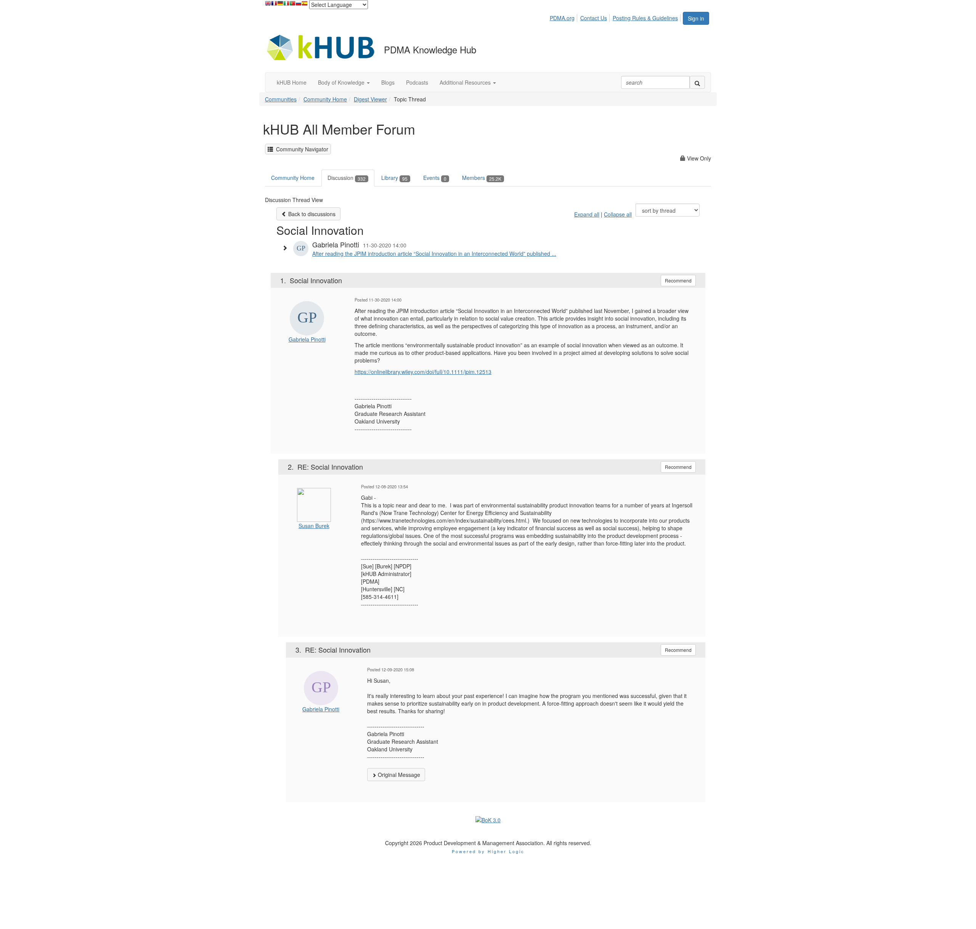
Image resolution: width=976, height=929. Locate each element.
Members (481, 177)
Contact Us (593, 18)
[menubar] (616, 17)
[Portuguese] (292, 5)
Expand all (586, 214)
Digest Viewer (370, 99)
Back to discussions (311, 214)
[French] (274, 5)
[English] (268, 5)
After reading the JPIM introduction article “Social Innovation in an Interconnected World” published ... (434, 253)
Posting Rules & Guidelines (645, 18)
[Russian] (298, 5)
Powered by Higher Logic (488, 851)
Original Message (398, 774)
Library (394, 177)
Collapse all (618, 214)
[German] (280, 5)
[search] (697, 82)
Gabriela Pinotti (307, 339)
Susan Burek (314, 525)
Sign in (696, 18)
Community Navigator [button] (300, 149)
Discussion (346, 177)
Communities (281, 99)
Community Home (325, 99)
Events (434, 177)
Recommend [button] (678, 280)
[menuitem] (564, 17)
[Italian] (286, 5)
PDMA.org (562, 18)
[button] (344, 82)
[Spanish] (305, 5)
